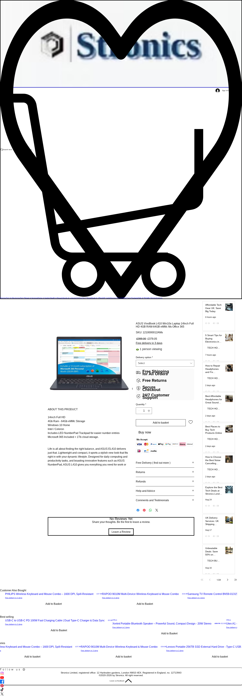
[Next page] (228, 580)
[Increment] (149, 411)
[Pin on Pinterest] (144, 510)
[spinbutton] (144, 411)
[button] (121, 195)
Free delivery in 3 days (149, 343)
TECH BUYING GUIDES (215, 560)
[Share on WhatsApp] (150, 510)
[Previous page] (210, 580)
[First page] (202, 580)
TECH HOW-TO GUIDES (215, 347)
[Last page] (236, 580)
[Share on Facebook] (138, 510)
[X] (121, 694)
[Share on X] (157, 510)
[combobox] (165, 363)
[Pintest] (121, 686)
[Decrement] (138, 411)
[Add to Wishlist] (190, 422)
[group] (121, 601)
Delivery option (144, 357)
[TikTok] (121, 690)
